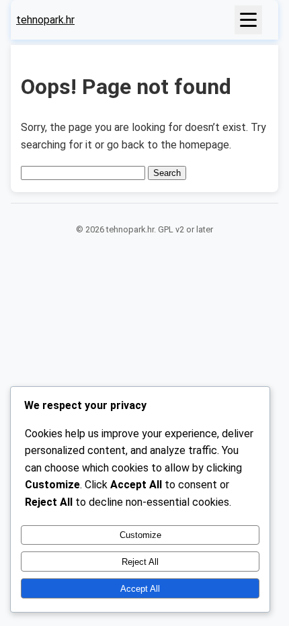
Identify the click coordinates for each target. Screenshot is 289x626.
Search (167, 173)
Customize (140, 535)
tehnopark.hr (45, 19)
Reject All (140, 562)
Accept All (140, 589)
